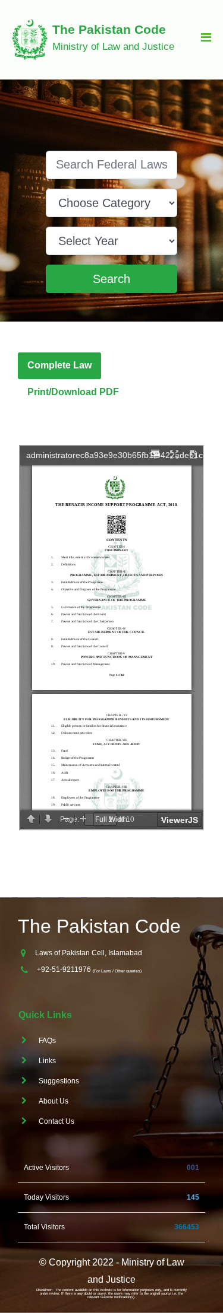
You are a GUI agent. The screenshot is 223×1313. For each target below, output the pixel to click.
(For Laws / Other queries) (117, 971)
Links (47, 1061)
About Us (53, 1101)
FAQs (47, 1041)
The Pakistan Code (99, 926)
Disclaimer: (44, 1290)
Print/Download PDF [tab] (73, 392)
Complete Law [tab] (59, 365)
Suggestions (59, 1081)
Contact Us (56, 1121)
